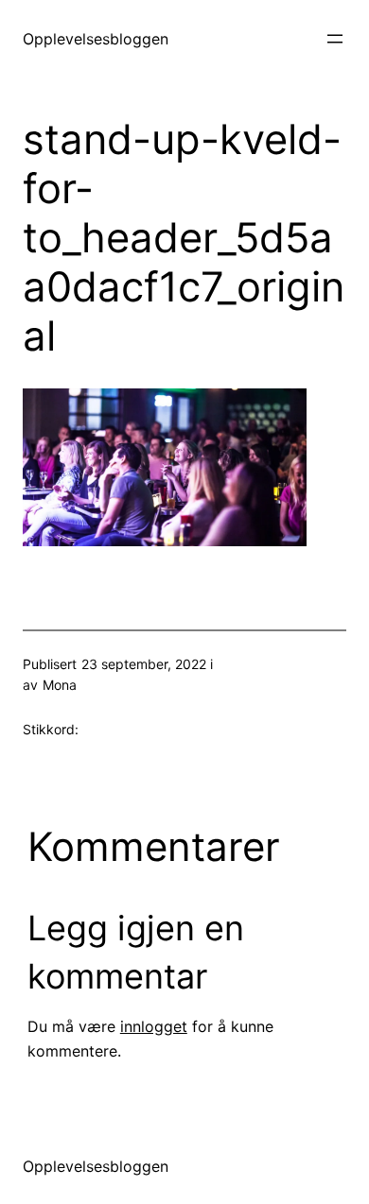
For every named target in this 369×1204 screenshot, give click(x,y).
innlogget (153, 1026)
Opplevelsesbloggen (95, 38)
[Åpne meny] (335, 38)
